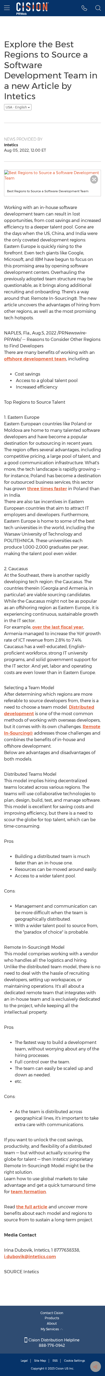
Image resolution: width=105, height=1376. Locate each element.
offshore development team (35, 359)
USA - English (17, 107)
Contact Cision (51, 1313)
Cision (59, 1368)
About (52, 1323)
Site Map (40, 1360)
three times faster (47, 488)
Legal (24, 1360)
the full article (31, 1206)
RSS (55, 1360)
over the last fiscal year (57, 627)
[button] (84, 8)
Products (52, 1318)
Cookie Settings (74, 1360)
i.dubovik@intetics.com (30, 1256)
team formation (28, 1191)
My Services (50, 1329)
